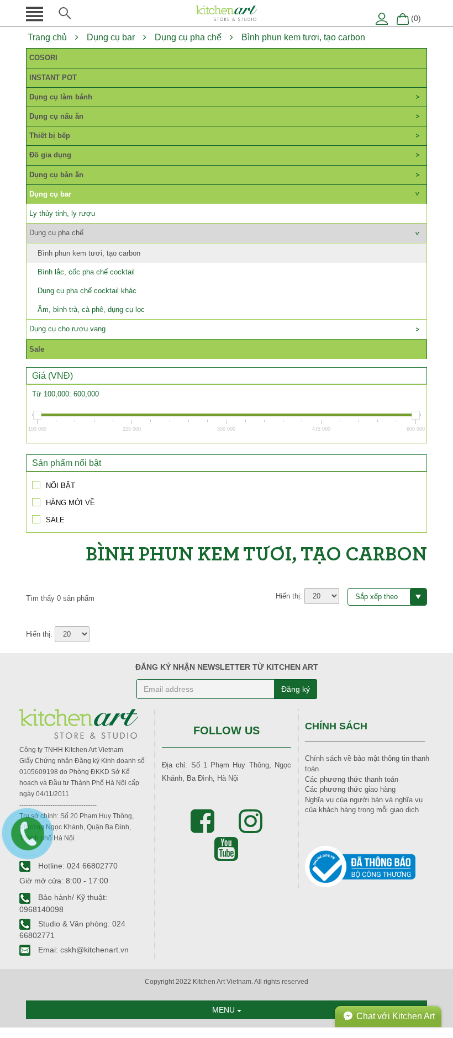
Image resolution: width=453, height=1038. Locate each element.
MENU (224, 1009)
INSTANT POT (53, 77)
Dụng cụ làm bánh (60, 97)
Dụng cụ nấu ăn (56, 116)
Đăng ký (295, 689)
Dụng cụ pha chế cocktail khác (87, 291)
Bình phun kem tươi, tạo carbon (303, 37)
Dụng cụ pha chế (188, 37)
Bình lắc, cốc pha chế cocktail (86, 272)
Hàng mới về (70, 502)
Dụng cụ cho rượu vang (67, 329)
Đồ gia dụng (50, 155)
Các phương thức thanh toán (351, 779)
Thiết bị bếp (49, 135)
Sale (36, 349)
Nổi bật (60, 485)
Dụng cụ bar (111, 37)
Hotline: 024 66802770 (77, 865)
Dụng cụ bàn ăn (56, 175)
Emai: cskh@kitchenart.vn (82, 949)
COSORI (43, 58)
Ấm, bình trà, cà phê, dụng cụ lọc (91, 309)
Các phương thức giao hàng (350, 789)
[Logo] (226, 12)
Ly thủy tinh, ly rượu (62, 213)
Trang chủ (47, 37)
